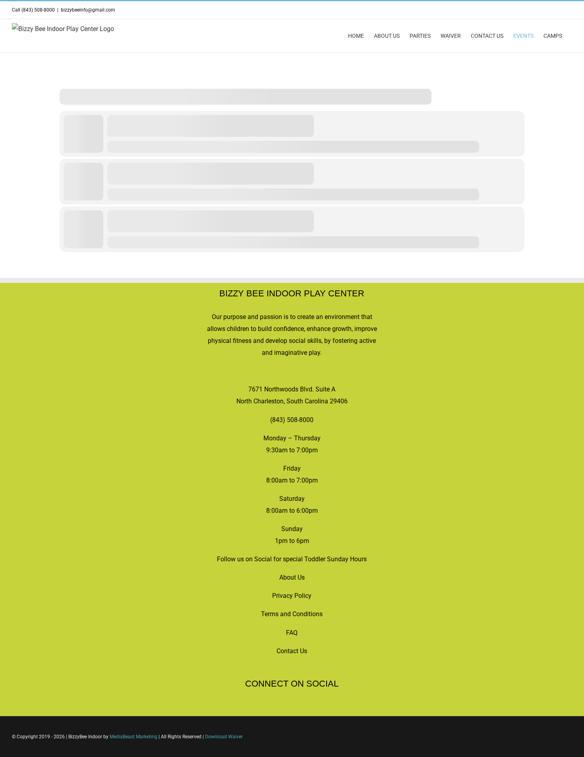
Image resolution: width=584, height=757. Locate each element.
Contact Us (292, 651)
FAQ (292, 632)
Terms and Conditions (292, 614)
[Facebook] (265, 707)
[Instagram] (297, 707)
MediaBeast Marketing (133, 736)
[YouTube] (286, 707)
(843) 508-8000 (291, 420)
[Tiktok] (275, 707)
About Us (292, 577)
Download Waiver (224, 736)
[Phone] (318, 707)
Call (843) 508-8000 (33, 10)
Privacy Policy (291, 595)
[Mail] (308, 707)
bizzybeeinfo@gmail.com (88, 10)
